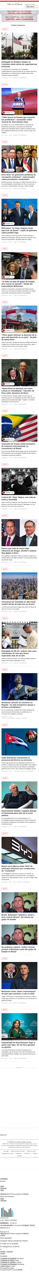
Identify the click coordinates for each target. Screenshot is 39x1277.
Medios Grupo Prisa (19, 1166)
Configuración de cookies (7, 1153)
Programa (19, 4)
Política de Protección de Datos (18, 1151)
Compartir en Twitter (7, 1260)
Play (2, 1190)
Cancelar (10, 1252)
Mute (2, 1186)
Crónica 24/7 (4, 1218)
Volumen (4, 1188)
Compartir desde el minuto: (11, 1270)
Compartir (25, 1225)
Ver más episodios (7, 1225)
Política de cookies (31, 1151)
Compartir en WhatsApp (9, 1264)
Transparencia (19, 1153)
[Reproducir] (4, 113)
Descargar (3, 1268)
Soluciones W (27, 1153)
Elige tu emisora (30, 6)
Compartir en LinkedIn (8, 1262)
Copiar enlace (5, 1266)
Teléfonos (35, 1153)
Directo (25, 1194)
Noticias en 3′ (5, 1194)
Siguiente (3, 1135)
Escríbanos (19, 1155)
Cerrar (3, 1235)
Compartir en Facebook (8, 1258)
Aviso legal (5, 1151)
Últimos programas (16, 1194)
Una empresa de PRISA (19, 1161)
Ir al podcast (18, 1225)
